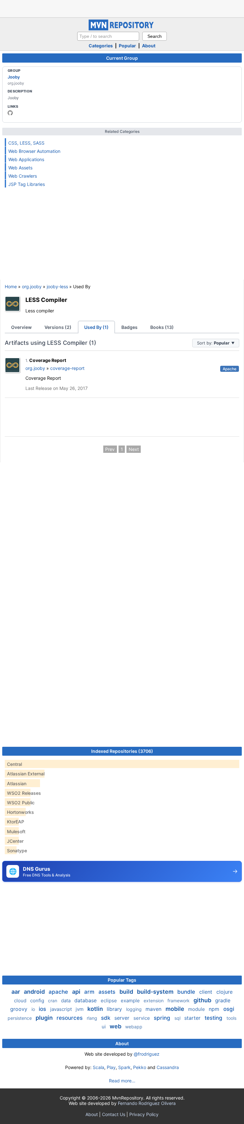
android (35, 991)
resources (70, 1018)
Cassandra (168, 1067)
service (142, 1018)
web (116, 1026)
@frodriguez (146, 1054)
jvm (80, 1009)
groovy (19, 1009)
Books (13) (162, 327)
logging (134, 1009)
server (122, 1018)
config (37, 1001)
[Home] (122, 28)
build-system (156, 991)
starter (193, 1018)
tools (231, 1018)
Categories (101, 45)
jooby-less (57, 286)
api (77, 991)
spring (163, 1018)
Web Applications (26, 159)
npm (215, 1009)
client (206, 992)
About (148, 45)
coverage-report (67, 368)
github (203, 1000)
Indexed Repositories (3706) (122, 751)
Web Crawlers (22, 176)
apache (59, 992)
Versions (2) (57, 327)
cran (53, 1000)
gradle (222, 1000)
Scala (98, 1067)
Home (11, 286)
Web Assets (20, 167)
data (66, 1001)
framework (179, 1000)
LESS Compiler (46, 299)
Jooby (14, 76)
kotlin (95, 1008)
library (115, 1009)
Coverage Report (47, 360)
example (131, 1001)
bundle (187, 992)
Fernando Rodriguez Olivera (147, 1103)
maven (154, 1009)
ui (104, 1027)
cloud (21, 1001)
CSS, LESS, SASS (26, 143)
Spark (124, 1067)
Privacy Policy (144, 1114)
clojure (224, 992)
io (33, 1009)
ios (43, 1009)
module (197, 1009)
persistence (20, 1018)
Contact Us (113, 1114)
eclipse (109, 1001)
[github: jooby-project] (10, 112)
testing (214, 1018)
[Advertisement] (122, 8)
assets (107, 992)
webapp (133, 1026)
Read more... (122, 1080)
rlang (92, 1018)
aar (16, 991)
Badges (129, 327)
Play (111, 1067)
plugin (45, 1017)
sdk (106, 1018)
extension (154, 1000)
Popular (127, 45)
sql (178, 1018)
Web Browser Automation (34, 151)
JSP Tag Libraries (26, 184)
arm (90, 992)
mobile (176, 1008)
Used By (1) (96, 327)
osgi (228, 1009)
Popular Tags (122, 980)
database (86, 1000)
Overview (21, 327)
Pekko (139, 1067)
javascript (61, 1009)
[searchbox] (108, 36)
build (126, 991)
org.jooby (32, 286)
